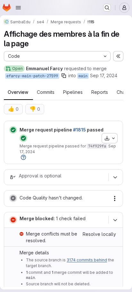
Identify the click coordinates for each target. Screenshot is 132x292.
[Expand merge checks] (115, 220)
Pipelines (73, 92)
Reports (99, 92)
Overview (18, 92)
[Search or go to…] (107, 7)
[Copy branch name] (64, 75)
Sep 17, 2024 (103, 75)
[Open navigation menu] (18, 8)
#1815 (79, 129)
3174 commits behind (87, 260)
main (82, 76)
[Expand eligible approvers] (115, 177)
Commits (45, 92)
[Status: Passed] (13, 130)
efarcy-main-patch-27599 (32, 76)
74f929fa (97, 146)
